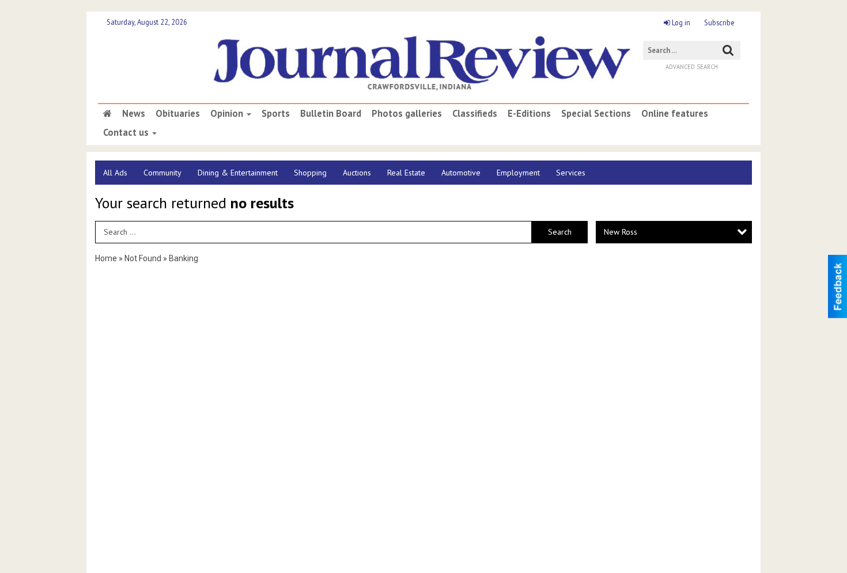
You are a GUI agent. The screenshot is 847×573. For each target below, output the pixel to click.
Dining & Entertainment (238, 172)
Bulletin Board (330, 113)
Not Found (142, 258)
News (133, 113)
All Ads (115, 172)
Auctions (357, 172)
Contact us (127, 132)
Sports (276, 113)
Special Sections (596, 113)
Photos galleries (407, 113)
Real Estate (406, 172)
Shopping (310, 172)
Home (106, 258)
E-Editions (529, 113)
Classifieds (474, 113)
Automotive (461, 172)
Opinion (227, 113)
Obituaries (178, 113)
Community (162, 172)
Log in (680, 22)
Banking (183, 258)
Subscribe (719, 22)
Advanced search (692, 67)
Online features (674, 113)
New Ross (620, 232)
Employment (518, 172)
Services (570, 172)
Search (560, 232)
